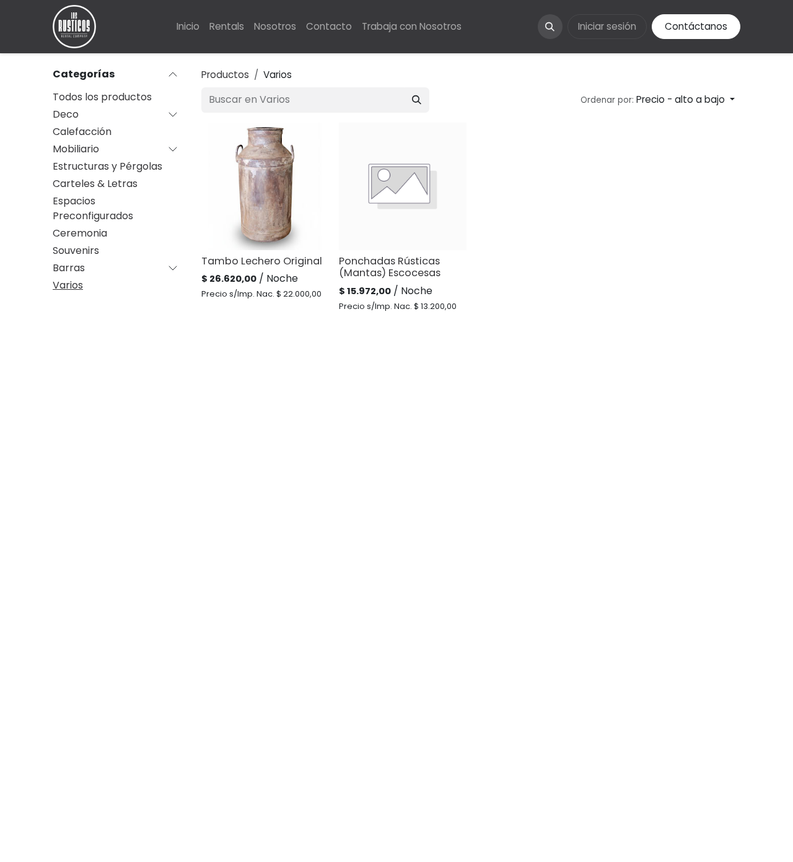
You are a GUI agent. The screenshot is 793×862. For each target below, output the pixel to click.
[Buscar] (416, 100)
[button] (550, 26)
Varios (68, 285)
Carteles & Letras (95, 183)
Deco (66, 114)
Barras (69, 268)
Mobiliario (76, 149)
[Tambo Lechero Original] (265, 186)
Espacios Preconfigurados (93, 208)
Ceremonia (80, 233)
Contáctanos (696, 26)
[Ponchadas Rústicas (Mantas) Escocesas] (403, 186)
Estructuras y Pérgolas (107, 166)
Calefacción (82, 131)
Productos (225, 74)
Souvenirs (76, 250)
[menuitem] (188, 27)
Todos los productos (102, 97)
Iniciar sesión (607, 26)
